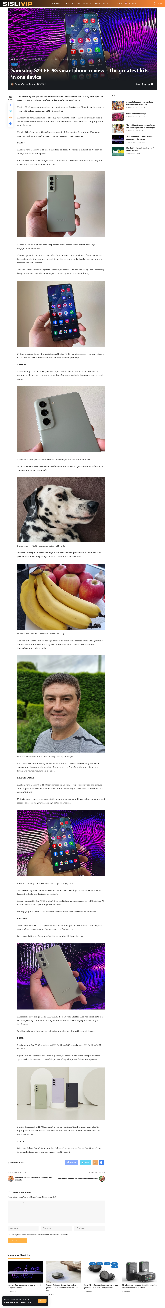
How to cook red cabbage (136, 114)
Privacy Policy (10, 1302)
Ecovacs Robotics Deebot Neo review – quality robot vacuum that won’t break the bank (62, 1288)
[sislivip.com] (17, 3)
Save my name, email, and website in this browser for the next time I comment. (39, 1234)
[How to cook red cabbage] (118, 116)
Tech (14, 64)
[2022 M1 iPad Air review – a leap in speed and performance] (118, 139)
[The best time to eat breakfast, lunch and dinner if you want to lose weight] (118, 128)
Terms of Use (25, 1302)
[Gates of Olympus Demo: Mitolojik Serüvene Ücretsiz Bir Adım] (118, 105)
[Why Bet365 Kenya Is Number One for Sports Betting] (118, 151)
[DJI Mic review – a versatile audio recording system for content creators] (139, 1272)
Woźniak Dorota (28, 84)
